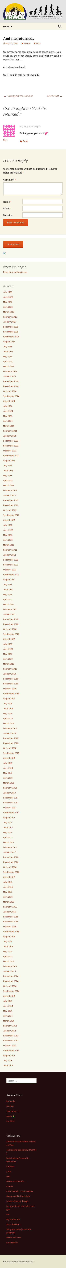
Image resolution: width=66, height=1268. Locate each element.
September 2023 (11, 455)
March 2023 (8, 485)
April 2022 (7, 539)
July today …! (12, 1111)
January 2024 (9, 435)
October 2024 (9, 391)
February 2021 (10, 609)
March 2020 (8, 663)
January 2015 (9, 971)
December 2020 (10, 619)
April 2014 (7, 1015)
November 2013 (10, 1040)
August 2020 (9, 639)
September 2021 (11, 574)
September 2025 (11, 336)
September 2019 (11, 693)
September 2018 (11, 753)
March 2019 (8, 723)
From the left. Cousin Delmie (19, 1191)
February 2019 (10, 728)
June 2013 (8, 1065)
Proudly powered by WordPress (18, 1261)
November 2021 (10, 564)
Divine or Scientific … (16, 1181)
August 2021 (9, 579)
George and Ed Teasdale (18, 1196)
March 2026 (8, 311)
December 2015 (10, 916)
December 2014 (10, 976)
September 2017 (11, 812)
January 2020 (9, 673)
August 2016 (9, 877)
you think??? (12, 1242)
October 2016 (9, 867)
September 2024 (11, 396)
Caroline (10, 1166)
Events (27, 43)
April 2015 (7, 956)
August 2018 (9, 758)
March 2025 (8, 366)
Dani (8, 1176)
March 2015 (8, 961)
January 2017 (9, 852)
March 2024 (8, 425)
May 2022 (7, 534)
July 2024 (7, 406)
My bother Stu (13, 1219)
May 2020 (7, 653)
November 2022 (10, 505)
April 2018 (7, 777)
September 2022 (11, 515)
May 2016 (7, 891)
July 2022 (7, 525)
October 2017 (9, 807)
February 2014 (10, 1025)
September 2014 (11, 991)
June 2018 (8, 767)
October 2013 (9, 1045)
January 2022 (9, 554)
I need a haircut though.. (17, 1201)
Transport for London (18, 96)
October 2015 (9, 926)
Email (7, 208)
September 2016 (11, 872)
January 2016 (9, 911)
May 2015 (7, 951)
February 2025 (10, 371)
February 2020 (10, 668)
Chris (8, 1171)
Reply (25, 141)
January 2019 (9, 733)
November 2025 (10, 331)
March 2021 (8, 604)
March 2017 (8, 842)
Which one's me (13, 1237)
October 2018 (9, 748)
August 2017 (9, 817)
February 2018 (10, 787)
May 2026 (7, 301)
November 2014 (10, 981)
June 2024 (8, 411)
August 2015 (9, 936)
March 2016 (8, 901)
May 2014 (7, 1010)
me (7, 1214)
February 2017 (10, 847)
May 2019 (7, 713)
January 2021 (9, 614)
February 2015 (10, 966)
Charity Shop (13, 244)
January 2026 (9, 321)
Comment (9, 179)
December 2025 (10, 326)
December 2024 (10, 381)
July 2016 (7, 882)
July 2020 (7, 644)
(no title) (10, 1121)
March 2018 (8, 782)
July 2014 (7, 1000)
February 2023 (10, 490)
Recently (10, 1101)
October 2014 (9, 986)
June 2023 (8, 470)
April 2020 (7, 658)
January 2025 (9, 376)
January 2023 (9, 495)
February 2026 (10, 316)
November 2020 (10, 624)
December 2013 (10, 1035)
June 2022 (8, 530)
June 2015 (8, 946)
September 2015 (11, 931)
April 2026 (7, 306)
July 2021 (7, 584)
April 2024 (7, 420)
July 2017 (7, 822)
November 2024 (10, 386)
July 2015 (7, 941)
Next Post (55, 96)
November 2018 (10, 743)
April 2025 (7, 361)
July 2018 (7, 763)
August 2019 (9, 698)
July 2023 (7, 465)
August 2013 (9, 1055)
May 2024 (7, 416)
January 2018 (9, 792)
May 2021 (7, 594)
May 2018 (7, 772)
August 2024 (9, 401)
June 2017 (8, 827)
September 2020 (11, 634)
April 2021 (7, 599)
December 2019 (10, 678)
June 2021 (8, 589)
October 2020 (9, 629)
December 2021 (10, 559)
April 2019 (7, 718)
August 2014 (9, 996)
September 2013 (11, 1050)
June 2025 (8, 351)
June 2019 (8, 708)
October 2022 (9, 510)
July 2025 (7, 346)
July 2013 (7, 1060)
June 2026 (8, 297)
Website (7, 215)
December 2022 (10, 500)
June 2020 (8, 649)
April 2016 (7, 896)
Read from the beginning (15, 272)
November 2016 (10, 862)
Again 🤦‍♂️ (10, 1116)
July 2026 (7, 292)
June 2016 (8, 886)
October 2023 (9, 450)
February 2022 (10, 549)
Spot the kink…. (14, 1224)
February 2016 (10, 906)
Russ (38, 43)
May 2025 (7, 356)
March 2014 (8, 1020)
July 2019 (7, 703)
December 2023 (10, 440)
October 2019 (9, 688)
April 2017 (7, 837)
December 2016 (10, 857)
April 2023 (7, 480)
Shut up (10, 1106)
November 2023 (10, 445)
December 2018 (10, 738)
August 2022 (9, 520)
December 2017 (10, 797)
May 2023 (7, 475)
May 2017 (7, 832)
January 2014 (9, 1030)
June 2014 (8, 1005)
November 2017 (10, 802)
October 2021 (9, 569)
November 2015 (10, 921)
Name (7, 201)
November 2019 (10, 683)
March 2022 (8, 544)
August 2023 (9, 460)
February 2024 (10, 430)
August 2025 (9, 341)
